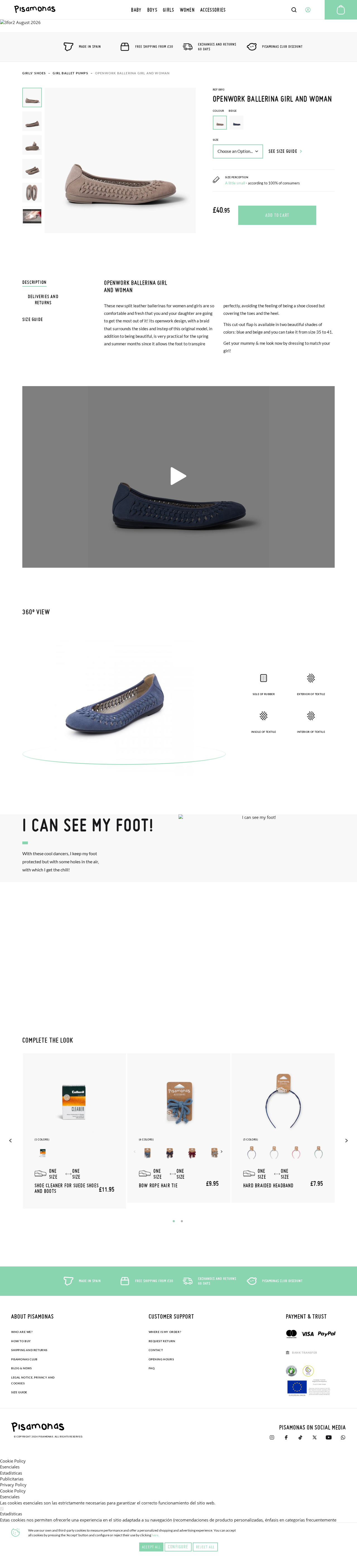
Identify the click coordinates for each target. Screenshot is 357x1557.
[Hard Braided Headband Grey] (274, 1153)
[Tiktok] (300, 1437)
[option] (236, 123)
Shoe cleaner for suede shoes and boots (67, 1188)
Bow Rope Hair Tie (158, 1185)
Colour (225, 110)
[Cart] (341, 10)
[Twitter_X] (314, 1437)
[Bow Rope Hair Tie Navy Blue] (169, 1153)
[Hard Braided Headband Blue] (251, 1153)
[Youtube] (329, 1437)
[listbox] (274, 124)
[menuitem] (136, 9)
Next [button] (222, 1152)
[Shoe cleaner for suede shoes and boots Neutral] (43, 1153)
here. (155, 1535)
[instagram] (272, 1437)
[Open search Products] (294, 10)
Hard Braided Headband (268, 1185)
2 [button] (182, 1221)
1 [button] (174, 1221)
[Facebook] (286, 1437)
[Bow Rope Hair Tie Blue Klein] (147, 1153)
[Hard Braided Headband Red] (296, 1153)
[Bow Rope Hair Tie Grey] (214, 1153)
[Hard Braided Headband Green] (318, 1153)
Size (216, 139)
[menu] (178, 9)
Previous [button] (11, 1140)
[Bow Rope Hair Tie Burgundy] (192, 1153)
